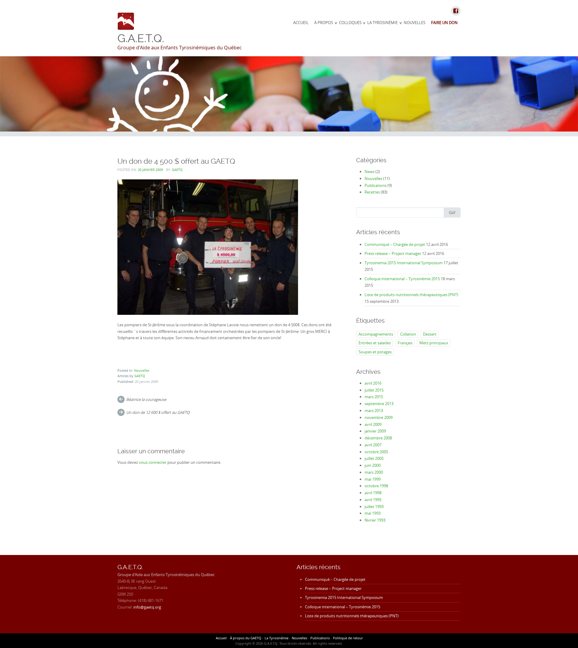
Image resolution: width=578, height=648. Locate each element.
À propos (323, 22)
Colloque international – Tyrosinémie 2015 (402, 278)
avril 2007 (373, 445)
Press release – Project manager (393, 253)
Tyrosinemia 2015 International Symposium (404, 262)
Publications (376, 185)
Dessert (430, 334)
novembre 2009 (379, 417)
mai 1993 (373, 513)
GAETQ (177, 169)
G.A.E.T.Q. (140, 38)
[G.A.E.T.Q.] (126, 21)
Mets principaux (433, 343)
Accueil (301, 22)
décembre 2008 (378, 438)
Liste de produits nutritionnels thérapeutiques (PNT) (411, 294)
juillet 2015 (374, 390)
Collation (408, 334)
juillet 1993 (374, 506)
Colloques (350, 22)
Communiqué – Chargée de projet (395, 244)
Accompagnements (376, 334)
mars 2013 (374, 410)
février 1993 (375, 520)
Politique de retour (348, 638)
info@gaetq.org (147, 607)
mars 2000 (374, 472)
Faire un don (444, 22)
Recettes (372, 192)
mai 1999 (373, 479)
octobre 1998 (376, 485)
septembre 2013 (379, 403)
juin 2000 (373, 465)
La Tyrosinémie (382, 22)
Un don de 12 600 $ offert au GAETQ (158, 412)
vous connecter (152, 462)
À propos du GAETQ (245, 638)
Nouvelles (414, 22)
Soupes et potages (375, 352)
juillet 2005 (374, 458)
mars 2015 (374, 396)
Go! (452, 212)
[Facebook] (455, 11)
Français (405, 343)
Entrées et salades (375, 343)
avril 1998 (373, 492)
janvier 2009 (375, 431)
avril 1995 (373, 499)
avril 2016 (373, 383)
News (369, 171)
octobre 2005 (376, 451)
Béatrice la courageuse (146, 399)
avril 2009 (373, 424)
